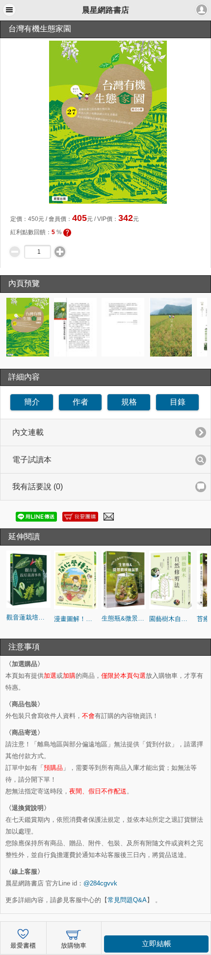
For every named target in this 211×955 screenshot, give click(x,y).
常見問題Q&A (127, 900)
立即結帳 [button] (156, 944)
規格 (129, 402)
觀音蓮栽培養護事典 (28, 617)
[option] (28, 327)
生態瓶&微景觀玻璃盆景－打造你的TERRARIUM (124, 618)
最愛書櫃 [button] (23, 945)
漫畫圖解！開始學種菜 (76, 618)
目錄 (177, 402)
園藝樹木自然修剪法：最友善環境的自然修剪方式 (171, 618)
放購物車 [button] (73, 945)
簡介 (32, 402)
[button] (9, 10)
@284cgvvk (100, 883)
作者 (80, 402)
